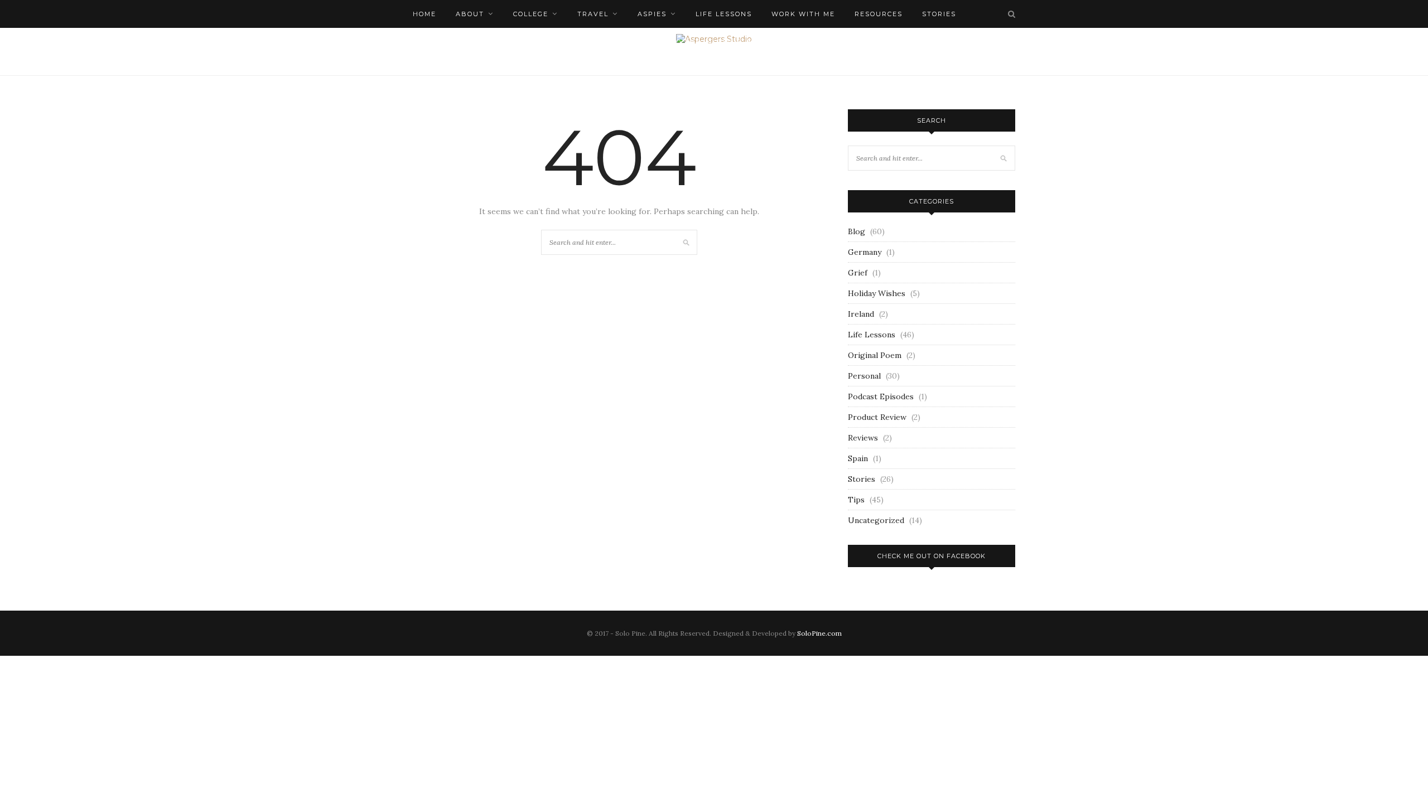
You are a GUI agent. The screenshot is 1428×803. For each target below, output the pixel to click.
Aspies (652, 14)
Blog (856, 231)
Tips (856, 500)
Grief (857, 273)
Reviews (863, 438)
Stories (861, 479)
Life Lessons (724, 14)
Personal (864, 376)
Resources (879, 14)
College (530, 14)
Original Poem (874, 355)
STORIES (939, 14)
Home (424, 14)
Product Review (877, 417)
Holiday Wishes (876, 293)
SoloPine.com (819, 633)
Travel (593, 14)
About (470, 14)
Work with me (803, 14)
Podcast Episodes (881, 396)
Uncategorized (876, 520)
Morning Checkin (451, 42)
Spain (858, 458)
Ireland (861, 314)
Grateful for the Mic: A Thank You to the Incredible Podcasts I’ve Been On (682, 42)
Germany (864, 252)
